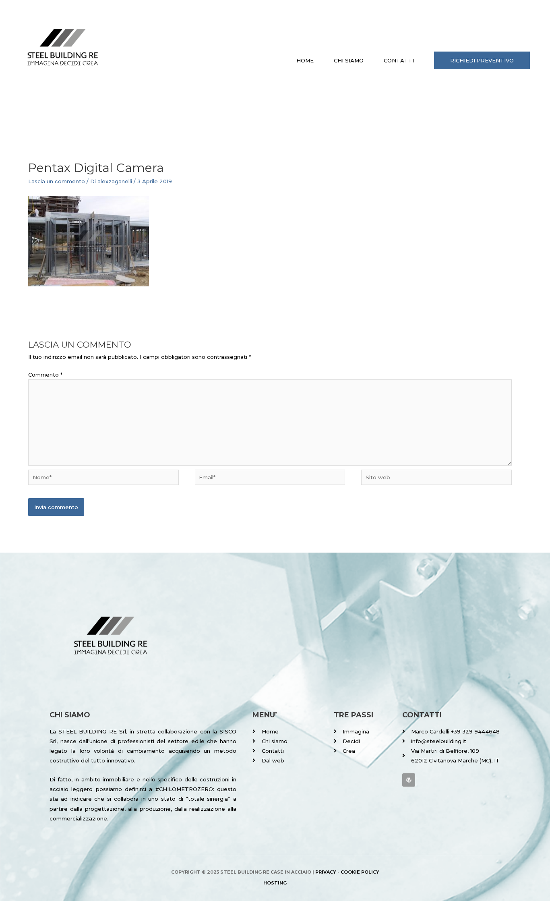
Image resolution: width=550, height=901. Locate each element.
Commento (45, 374)
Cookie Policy (360, 872)
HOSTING (275, 883)
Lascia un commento (56, 181)
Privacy (325, 872)
